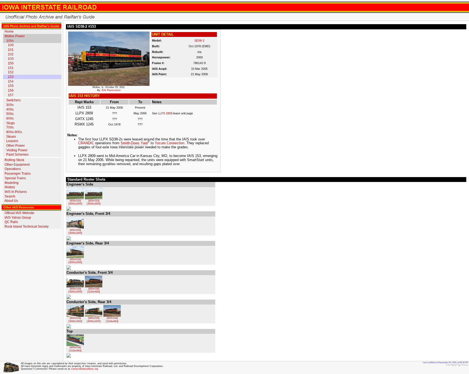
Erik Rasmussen (111, 90)
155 (11, 86)
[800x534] (93, 288)
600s (10, 118)
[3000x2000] (75, 203)
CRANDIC (86, 143)
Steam (11, 137)
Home (9, 31)
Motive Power (15, 36)
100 (11, 45)
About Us (11, 201)
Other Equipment (17, 164)
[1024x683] (93, 291)
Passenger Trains (18, 173)
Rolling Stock (14, 160)
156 (11, 90)
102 (11, 54)
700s (10, 127)
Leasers (12, 141)
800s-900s (14, 132)
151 (11, 68)
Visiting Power (16, 150)
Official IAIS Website (19, 213)
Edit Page (450, 365)
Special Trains (15, 178)
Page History (462, 365)
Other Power (15, 145)
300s (10, 105)
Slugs (10, 123)
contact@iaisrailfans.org (84, 368)
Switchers (13, 100)
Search (10, 196)
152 (11, 72)
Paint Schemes (17, 154)
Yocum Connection (169, 143)
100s (10, 41)
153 (11, 77)
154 (11, 81)
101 (11, 50)
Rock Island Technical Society (27, 226)
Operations (13, 169)
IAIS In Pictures (16, 192)
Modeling (11, 183)
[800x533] (75, 200)
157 (11, 95)
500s (10, 114)
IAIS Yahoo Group (18, 217)
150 (11, 63)
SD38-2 (199, 40)
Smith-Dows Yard (134, 143)
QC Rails (11, 222)
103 (11, 59)
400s (10, 109)
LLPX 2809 (165, 113)
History (10, 187)
